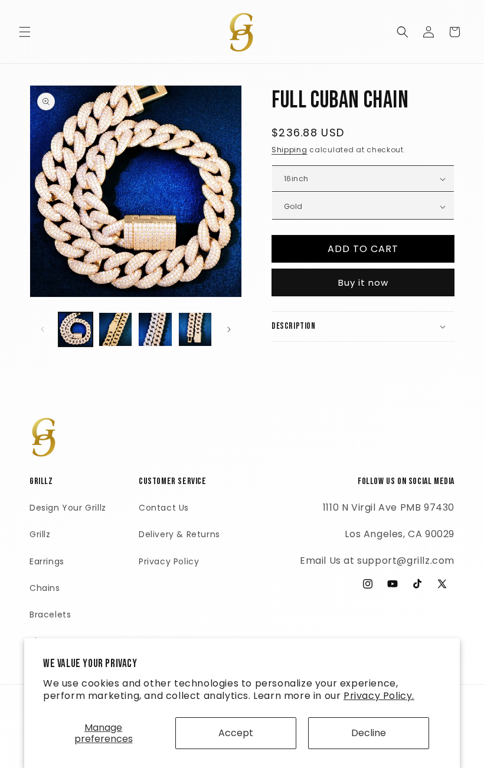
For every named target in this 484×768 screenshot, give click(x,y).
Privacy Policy (169, 561)
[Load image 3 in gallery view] (155, 329)
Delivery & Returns (179, 534)
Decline (368, 733)
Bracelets (50, 614)
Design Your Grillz (68, 508)
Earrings (47, 561)
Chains (45, 588)
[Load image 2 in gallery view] (116, 329)
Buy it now (363, 282)
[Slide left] (42, 329)
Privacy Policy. (379, 695)
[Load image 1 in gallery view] (75, 329)
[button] (25, 32)
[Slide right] (229, 329)
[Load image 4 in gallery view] (195, 329)
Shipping (290, 150)
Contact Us (164, 508)
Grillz (40, 534)
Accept (235, 733)
